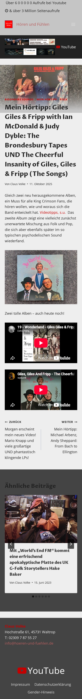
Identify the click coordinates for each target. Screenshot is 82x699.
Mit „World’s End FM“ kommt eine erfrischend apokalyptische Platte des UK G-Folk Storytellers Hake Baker (40, 562)
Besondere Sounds (19, 99)
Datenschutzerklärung (52, 684)
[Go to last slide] (11, 544)
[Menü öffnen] (73, 24)
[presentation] (41, 519)
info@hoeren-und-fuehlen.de (29, 643)
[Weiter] (71, 544)
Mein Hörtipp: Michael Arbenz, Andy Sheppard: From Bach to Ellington (64, 437)
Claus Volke (17, 184)
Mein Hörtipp (47, 99)
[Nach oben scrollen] (71, 693)
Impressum (20, 684)
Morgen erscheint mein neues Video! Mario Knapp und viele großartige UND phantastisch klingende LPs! (20, 440)
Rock (63, 99)
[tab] (33, 596)
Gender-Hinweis (41, 692)
